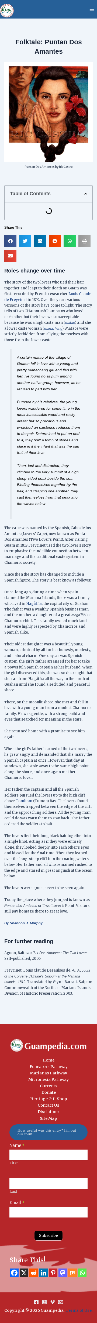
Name (17, 1145)
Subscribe (48, 1235)
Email (17, 1202)
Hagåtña (34, 603)
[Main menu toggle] (92, 9)
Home (48, 1060)
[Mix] (72, 1273)
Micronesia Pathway (48, 1079)
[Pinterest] (53, 1273)
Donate (48, 1092)
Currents (48, 1086)
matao (70, 323)
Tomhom (24, 801)
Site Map (48, 1118)
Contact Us (48, 1105)
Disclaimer (48, 1111)
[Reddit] (33, 1273)
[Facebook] (14, 1273)
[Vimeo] (52, 1302)
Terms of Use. (79, 1310)
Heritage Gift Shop (48, 1098)
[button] (85, 193)
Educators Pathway (49, 1066)
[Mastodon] (62, 1273)
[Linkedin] (43, 1273)
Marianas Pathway (48, 1073)
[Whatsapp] (82, 1273)
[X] (24, 1273)
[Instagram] (44, 1302)
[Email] (60, 1302)
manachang (53, 328)
